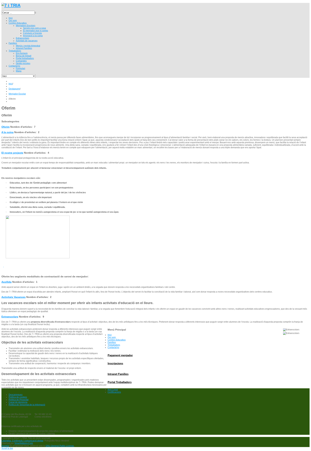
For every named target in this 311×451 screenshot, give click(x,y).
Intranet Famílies (118, 374)
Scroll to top (7, 448)
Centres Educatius (117, 340)
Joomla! (5, 446)
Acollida (6, 281)
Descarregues (15, 394)
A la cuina (7, 132)
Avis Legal (113, 389)
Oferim (5, 126)
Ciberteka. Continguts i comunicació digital (22, 440)
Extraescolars (9, 316)
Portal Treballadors (120, 382)
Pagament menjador (120, 355)
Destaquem (14, 89)
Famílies (112, 342)
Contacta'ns (113, 347)
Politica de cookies (18, 397)
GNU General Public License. (60, 446)
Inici (11, 83)
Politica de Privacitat (18, 399)
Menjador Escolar (17, 94)
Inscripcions (115, 363)
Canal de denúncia (18, 402)
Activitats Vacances (13, 297)
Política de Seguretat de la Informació (27, 404)
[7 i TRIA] (11, 5)
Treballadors (114, 345)
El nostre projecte (12, 152)
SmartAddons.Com (23, 443)
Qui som (112, 337)
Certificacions (114, 392)
